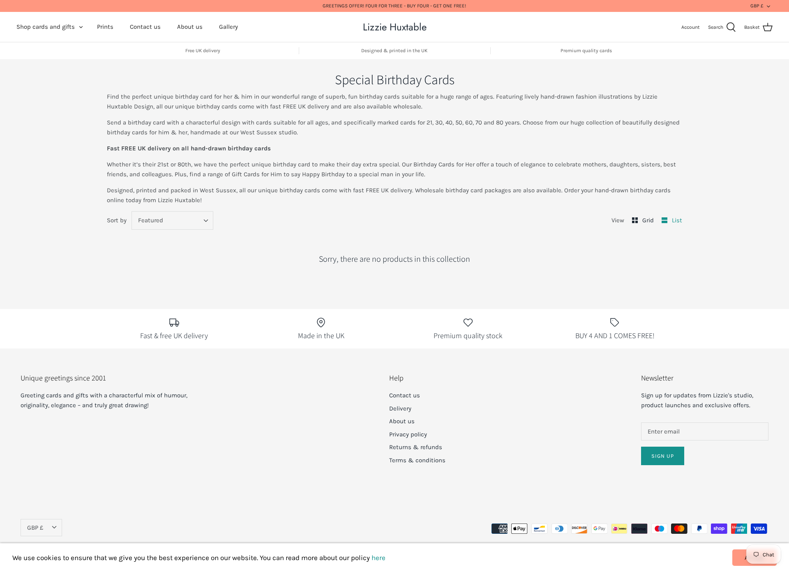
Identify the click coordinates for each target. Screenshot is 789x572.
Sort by (117, 220)
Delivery (400, 408)
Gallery (228, 26)
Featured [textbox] (150, 220)
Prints (105, 26)
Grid (648, 220)
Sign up (662, 456)
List (677, 220)
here (378, 558)
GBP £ (757, 6)
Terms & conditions (417, 460)
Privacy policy (408, 434)
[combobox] (173, 220)
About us (190, 26)
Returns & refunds (415, 447)
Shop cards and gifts (45, 26)
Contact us (145, 26)
